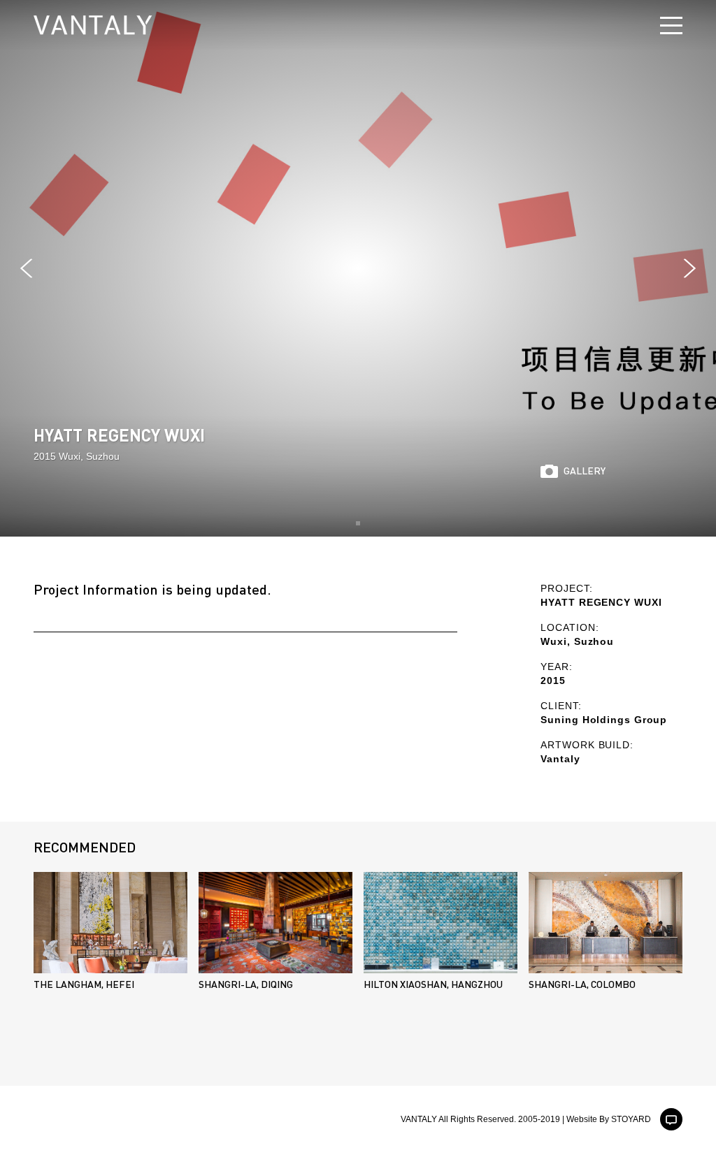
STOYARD (631, 1119)
